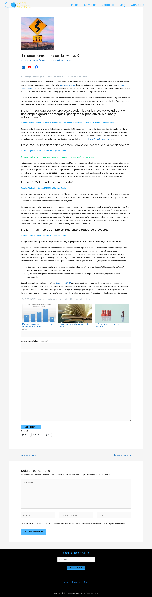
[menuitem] (39, 315)
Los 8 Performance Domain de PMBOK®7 (108, 325)
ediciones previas (67, 85)
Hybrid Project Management (100, 139)
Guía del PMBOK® (63, 283)
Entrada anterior (27, 455)
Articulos (44, 60)
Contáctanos (31, 426)
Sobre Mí (108, 5)
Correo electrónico (34, 341)
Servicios (90, 5)
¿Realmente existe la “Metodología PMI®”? (73, 325)
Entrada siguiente (124, 455)
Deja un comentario (29, 60)
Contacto (137, 5)
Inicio (75, 5)
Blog (122, 5)
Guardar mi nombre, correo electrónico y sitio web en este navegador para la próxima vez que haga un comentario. (75, 524)
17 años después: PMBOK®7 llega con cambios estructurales (38, 325)
